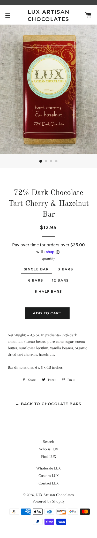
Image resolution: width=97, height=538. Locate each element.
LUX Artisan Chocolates (49, 15)
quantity (48, 258)
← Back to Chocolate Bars (48, 403)
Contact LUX (49, 483)
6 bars (35, 280)
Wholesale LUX (48, 468)
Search (48, 441)
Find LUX (48, 456)
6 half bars (48, 291)
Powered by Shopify (49, 501)
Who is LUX (48, 449)
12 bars (60, 280)
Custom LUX (49, 475)
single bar (36, 269)
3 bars (65, 269)
